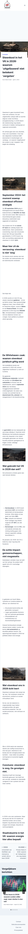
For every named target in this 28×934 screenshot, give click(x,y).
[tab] (10, 909)
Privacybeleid (18, 930)
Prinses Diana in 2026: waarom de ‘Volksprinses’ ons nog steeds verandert (21, 853)
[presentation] (14, 884)
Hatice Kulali (8, 79)
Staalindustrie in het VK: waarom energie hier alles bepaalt (13, 836)
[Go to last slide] (4, 892)
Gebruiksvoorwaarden (18, 924)
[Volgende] (23, 892)
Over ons (18, 927)
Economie (5, 54)
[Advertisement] (14, 27)
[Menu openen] (24, 5)
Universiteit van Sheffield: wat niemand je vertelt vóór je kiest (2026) (7, 853)
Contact (18, 921)
